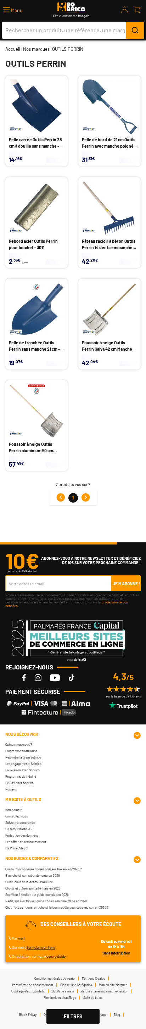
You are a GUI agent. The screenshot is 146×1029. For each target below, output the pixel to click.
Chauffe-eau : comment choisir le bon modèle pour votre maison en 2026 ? (56, 907)
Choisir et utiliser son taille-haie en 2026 (33, 888)
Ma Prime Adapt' (16, 848)
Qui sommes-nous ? (18, 744)
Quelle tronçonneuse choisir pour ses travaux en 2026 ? (43, 869)
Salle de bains (92, 998)
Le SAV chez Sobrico (19, 783)
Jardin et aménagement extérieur (104, 991)
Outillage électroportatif (28, 991)
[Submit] (135, 30)
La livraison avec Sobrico (22, 770)
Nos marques (36, 49)
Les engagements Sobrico (23, 764)
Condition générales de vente (54, 978)
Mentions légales (93, 978)
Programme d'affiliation (21, 751)
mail (21, 938)
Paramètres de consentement (32, 985)
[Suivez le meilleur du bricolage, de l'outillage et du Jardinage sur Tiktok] (71, 677)
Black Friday (27, 1015)
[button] (13, 10)
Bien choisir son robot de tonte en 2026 (32, 875)
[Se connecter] (124, 10)
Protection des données (21, 835)
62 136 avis (133, 696)
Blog (117, 1015)
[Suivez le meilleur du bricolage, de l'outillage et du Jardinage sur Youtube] (55, 677)
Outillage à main (63, 991)
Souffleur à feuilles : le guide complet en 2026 (37, 895)
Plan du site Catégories (76, 985)
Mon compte (13, 810)
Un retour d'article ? (18, 829)
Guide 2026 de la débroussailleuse (29, 882)
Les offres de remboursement (25, 842)
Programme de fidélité (20, 776)
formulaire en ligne (41, 947)
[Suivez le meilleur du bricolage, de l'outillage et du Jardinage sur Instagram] (38, 677)
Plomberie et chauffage (60, 998)
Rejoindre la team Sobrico (23, 757)
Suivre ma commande (20, 823)
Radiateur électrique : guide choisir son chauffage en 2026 (46, 901)
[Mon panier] (137, 10)
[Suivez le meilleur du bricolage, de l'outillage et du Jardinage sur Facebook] (24, 677)
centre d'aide (56, 956)
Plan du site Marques (113, 985)
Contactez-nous (16, 816)
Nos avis (11, 789)
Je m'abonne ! (126, 583)
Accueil (12, 49)
